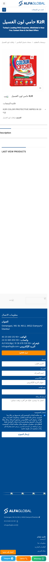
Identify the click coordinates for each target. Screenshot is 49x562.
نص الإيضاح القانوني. (25, 426)
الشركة (43, 369)
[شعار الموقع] (32, 3)
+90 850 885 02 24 (11, 340)
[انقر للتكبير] (40, 88)
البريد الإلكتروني (40, 378)
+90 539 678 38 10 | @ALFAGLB (17, 343)
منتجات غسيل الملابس (24, 42)
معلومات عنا (41, 543)
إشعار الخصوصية (40, 412)
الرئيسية (43, 539)
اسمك (43, 359)
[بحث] (4, 10)
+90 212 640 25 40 (10, 337)
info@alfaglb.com (10, 346)
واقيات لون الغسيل (8, 42)
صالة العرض (41, 551)
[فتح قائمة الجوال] (4, 3)
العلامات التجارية (40, 547)
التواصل (43, 555)
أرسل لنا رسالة (41, 397)
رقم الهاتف (42, 387)
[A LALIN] (36, 300)
